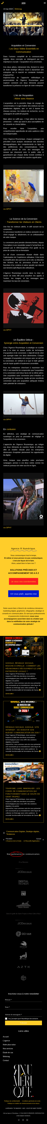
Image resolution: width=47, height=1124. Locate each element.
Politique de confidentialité (12, 1101)
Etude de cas (8, 1052)
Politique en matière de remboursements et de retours (23, 1103)
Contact (6, 1060)
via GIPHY (7, 209)
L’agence (6, 1041)
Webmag (6, 1056)
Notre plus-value (9, 1045)
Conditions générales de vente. (31, 1101)
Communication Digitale (15, 831)
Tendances (10, 834)
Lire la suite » (10, 693)
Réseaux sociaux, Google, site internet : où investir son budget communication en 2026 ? (23, 730)
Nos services (8, 1049)
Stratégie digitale (32, 831)
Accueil (6, 1037)
